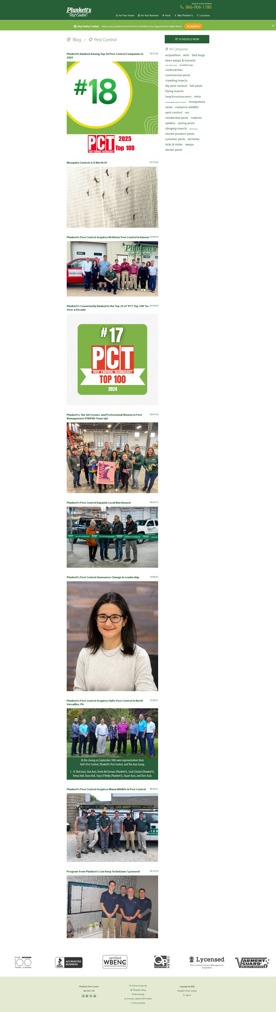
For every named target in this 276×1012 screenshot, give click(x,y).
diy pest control (176, 86)
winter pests (173, 149)
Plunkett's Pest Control (187, 991)
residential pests (176, 118)
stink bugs (193, 129)
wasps (189, 144)
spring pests (186, 123)
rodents (196, 118)
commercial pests (177, 75)
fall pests (196, 86)
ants (186, 55)
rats (187, 112)
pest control (173, 112)
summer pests (175, 139)
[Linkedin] (94, 996)
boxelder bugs (186, 65)
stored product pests (179, 133)
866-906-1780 (89, 991)
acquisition (173, 55)
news (168, 107)
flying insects (174, 91)
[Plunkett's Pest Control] (78, 12)
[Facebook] (83, 996)
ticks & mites (174, 144)
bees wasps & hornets (180, 60)
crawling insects (176, 80)
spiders (170, 123)
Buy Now (195, 26)
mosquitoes (197, 102)
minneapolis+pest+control (175, 102)
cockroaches (174, 70)
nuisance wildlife (187, 107)
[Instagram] (91, 996)
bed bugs (198, 55)
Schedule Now (189, 39)
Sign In (188, 995)
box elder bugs (171, 65)
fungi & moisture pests (178, 96)
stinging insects (176, 128)
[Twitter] (87, 996)
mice (197, 96)
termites (194, 139)
